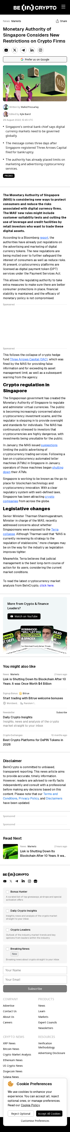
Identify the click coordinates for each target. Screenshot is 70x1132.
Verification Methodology (46, 1045)
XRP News (9, 1043)
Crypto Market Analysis (17, 1054)
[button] (35, 896)
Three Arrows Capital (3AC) (29, 359)
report (44, 238)
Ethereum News (13, 1060)
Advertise (8, 1005)
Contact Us (10, 1011)
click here (47, 585)
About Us (8, 1017)
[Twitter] (15, 50)
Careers (7, 1022)
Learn (41, 1011)
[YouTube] (6, 50)
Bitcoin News (11, 1049)
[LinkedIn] (32, 50)
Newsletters (45, 1028)
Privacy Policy (29, 798)
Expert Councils (47, 1022)
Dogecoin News (12, 1071)
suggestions (49, 445)
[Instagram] (40, 50)
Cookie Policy (30, 1105)
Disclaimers (54, 798)
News (6, 21)
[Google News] (35, 881)
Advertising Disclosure (51, 1053)
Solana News (11, 1077)
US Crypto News (13, 1065)
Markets (16, 21)
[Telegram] (23, 50)
